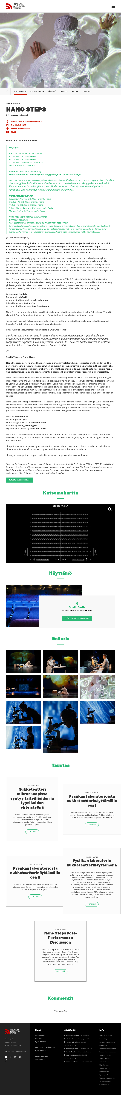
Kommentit (86, 91)
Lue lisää (32, 832)
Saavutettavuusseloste (108, 1052)
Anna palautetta (105, 1035)
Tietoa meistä (104, 1058)
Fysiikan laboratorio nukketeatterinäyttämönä (92, 862)
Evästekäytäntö (105, 1039)
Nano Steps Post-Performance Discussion (60, 938)
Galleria (64, 91)
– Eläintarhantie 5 (79, 1048)
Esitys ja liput (20, 91)
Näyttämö (52, 91)
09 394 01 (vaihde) (14, 1045)
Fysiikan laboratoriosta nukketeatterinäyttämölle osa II (35, 873)
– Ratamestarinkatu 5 (79, 1052)
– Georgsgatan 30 (77, 1039)
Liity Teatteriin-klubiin (107, 1048)
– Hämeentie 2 (78, 1035)
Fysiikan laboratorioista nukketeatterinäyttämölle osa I (92, 801)
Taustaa (74, 91)
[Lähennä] (60, 533)
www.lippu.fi (40, 1059)
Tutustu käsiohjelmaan (19, 480)
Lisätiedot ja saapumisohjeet (77, 618)
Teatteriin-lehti (105, 1055)
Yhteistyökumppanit (107, 1078)
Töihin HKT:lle (104, 1068)
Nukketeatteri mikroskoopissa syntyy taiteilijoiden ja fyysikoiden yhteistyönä (32, 798)
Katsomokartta (37, 91)
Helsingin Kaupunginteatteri (15, 6)
